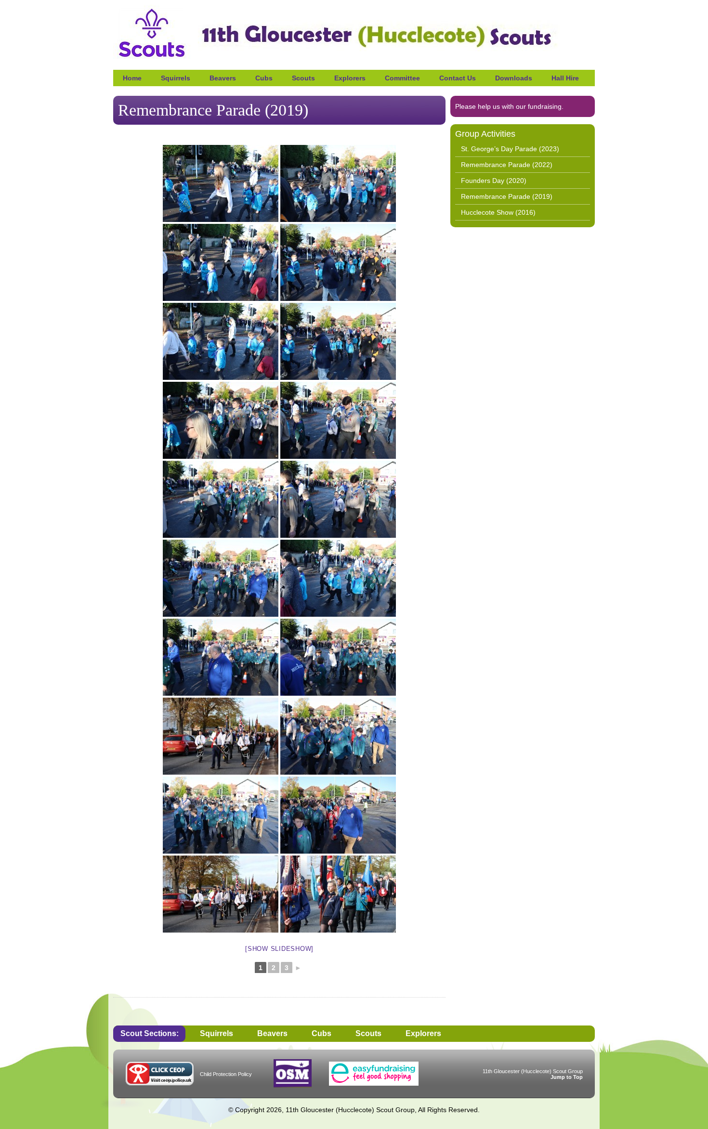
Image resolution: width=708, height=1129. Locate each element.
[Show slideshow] (279, 948)
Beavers (223, 78)
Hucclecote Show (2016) (498, 212)
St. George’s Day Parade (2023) (510, 149)
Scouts (303, 78)
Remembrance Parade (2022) (506, 165)
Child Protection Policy (226, 1074)
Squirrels (175, 78)
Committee (402, 78)
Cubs (264, 78)
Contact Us (457, 78)
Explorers (350, 78)
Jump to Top (567, 1077)
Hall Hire (565, 78)
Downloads (513, 78)
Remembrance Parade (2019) (506, 196)
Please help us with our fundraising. (509, 106)
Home (132, 78)
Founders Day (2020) (493, 180)
